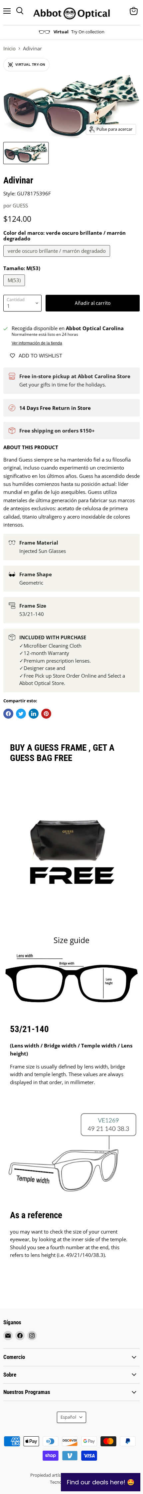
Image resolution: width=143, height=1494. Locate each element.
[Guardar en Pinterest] (46, 714)
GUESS (20, 205)
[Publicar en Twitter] (21, 714)
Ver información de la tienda (37, 343)
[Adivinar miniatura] (26, 153)
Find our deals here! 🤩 (100, 1482)
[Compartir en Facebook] (8, 714)
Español (68, 1417)
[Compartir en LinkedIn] (34, 714)
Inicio (9, 48)
